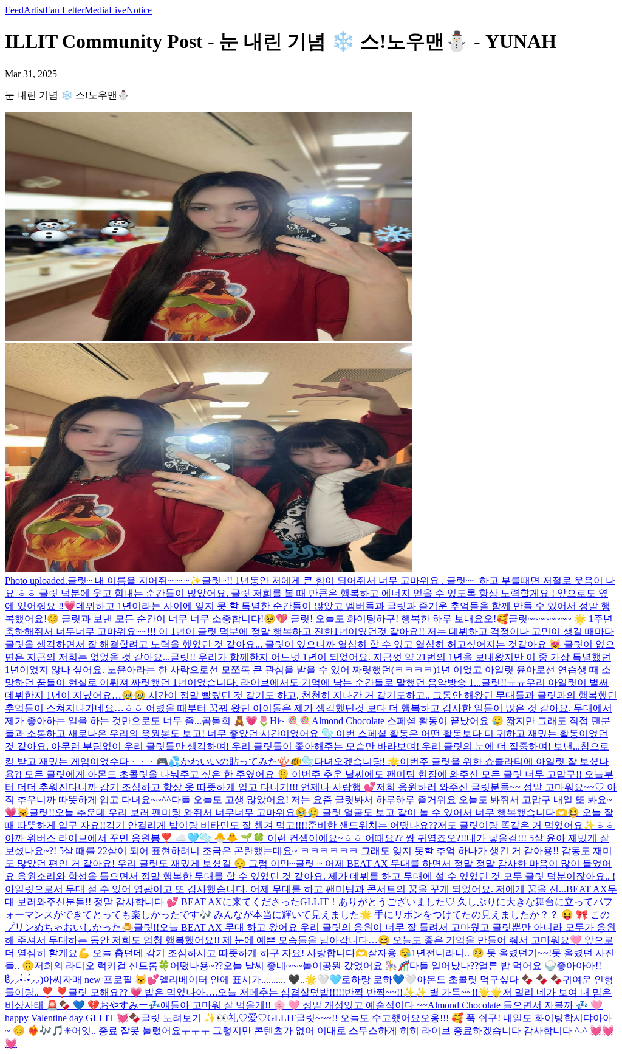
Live (117, 10)
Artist (34, 10)
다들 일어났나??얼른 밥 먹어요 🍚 (482, 965)
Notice (139, 10)
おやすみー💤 (130, 1005)
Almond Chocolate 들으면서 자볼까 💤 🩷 (515, 1005)
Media (96, 10)
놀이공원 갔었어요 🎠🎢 (355, 965)
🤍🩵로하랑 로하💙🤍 (367, 979)
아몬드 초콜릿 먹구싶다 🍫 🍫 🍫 (489, 979)
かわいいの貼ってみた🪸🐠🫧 (247, 761)
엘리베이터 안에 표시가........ (220, 979)
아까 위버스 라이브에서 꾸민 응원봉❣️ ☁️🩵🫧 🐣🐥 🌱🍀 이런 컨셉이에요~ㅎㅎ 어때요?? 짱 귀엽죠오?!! (235, 838)
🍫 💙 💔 (79, 1005)
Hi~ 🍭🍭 (291, 721)
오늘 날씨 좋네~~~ (262, 965)
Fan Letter (64, 10)
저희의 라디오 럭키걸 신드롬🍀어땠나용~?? (128, 965)
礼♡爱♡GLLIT (262, 1018)
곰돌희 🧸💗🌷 (236, 721)
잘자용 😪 (389, 953)
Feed (14, 10)
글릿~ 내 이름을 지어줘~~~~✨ (134, 580)
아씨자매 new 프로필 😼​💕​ (101, 979)
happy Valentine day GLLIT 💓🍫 (73, 1018)
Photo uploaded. (36, 580)
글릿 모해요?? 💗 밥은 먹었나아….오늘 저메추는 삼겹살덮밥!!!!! (206, 992)
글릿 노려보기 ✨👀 (184, 1018)
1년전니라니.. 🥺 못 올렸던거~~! (481, 953)
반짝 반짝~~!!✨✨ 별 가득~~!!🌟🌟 (423, 992)
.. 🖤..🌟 (299, 979)
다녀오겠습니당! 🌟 (357, 761)
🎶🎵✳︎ (55, 1030)
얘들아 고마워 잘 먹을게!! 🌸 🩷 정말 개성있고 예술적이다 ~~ (294, 1005)
